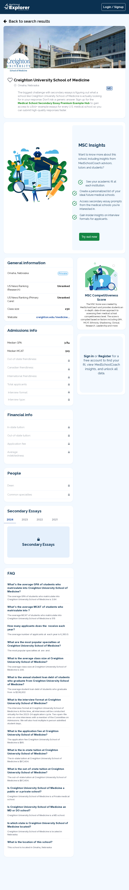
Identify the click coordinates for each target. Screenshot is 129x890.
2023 (25, 519)
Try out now (89, 236)
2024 (10, 519)
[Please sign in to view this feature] (58, 361)
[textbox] (109, 93)
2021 (55, 519)
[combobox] (109, 92)
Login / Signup (113, 7)
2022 (40, 519)
